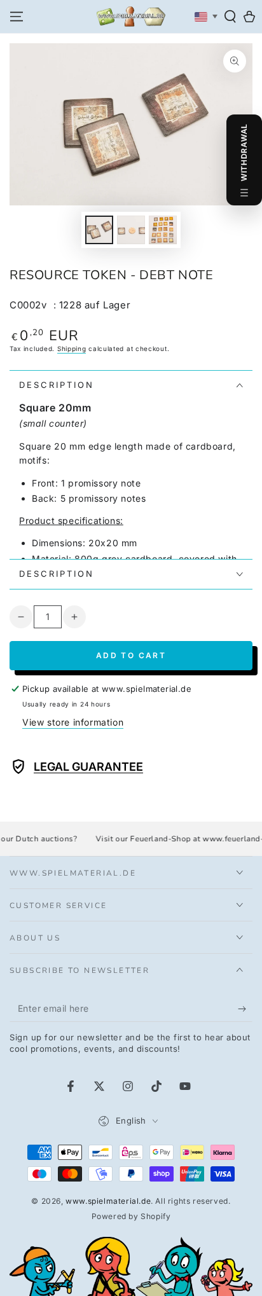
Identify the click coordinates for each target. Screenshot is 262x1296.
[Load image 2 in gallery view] (131, 230)
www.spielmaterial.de (108, 1201)
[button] (230, 16)
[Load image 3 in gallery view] (163, 230)
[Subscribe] (245, 1009)
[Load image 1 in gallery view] (99, 230)
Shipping (71, 348)
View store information (72, 722)
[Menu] (16, 16)
